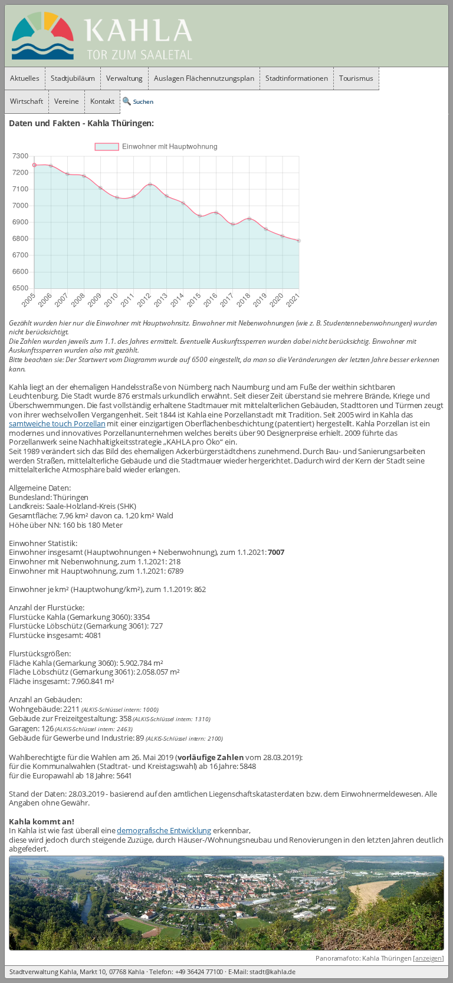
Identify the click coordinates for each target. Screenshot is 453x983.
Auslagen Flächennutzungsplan (204, 78)
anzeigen (428, 958)
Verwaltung (124, 78)
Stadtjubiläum (73, 78)
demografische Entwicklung (164, 830)
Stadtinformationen (296, 78)
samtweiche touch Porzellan (57, 423)
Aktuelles (25, 78)
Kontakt (102, 101)
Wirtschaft (26, 101)
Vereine (66, 101)
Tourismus (356, 78)
